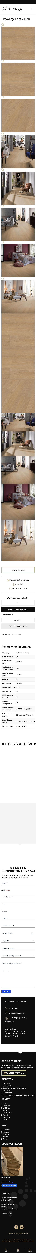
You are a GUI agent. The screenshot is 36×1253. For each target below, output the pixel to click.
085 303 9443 (13, 1008)
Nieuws (5, 1137)
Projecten (6, 1132)
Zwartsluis (6, 1117)
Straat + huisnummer (7, 897)
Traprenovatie (7, 1086)
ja (16, 679)
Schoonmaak (7, 1093)
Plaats (3, 904)
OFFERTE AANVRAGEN (18, 626)
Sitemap (6, 1239)
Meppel (5, 1115)
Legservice (6, 1083)
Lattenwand (7, 1090)
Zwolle (5, 1119)
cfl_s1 (18, 687)
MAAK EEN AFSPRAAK (15, 1073)
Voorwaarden (27, 1239)
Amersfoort (6, 1106)
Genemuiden (7, 1113)
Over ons (6, 1134)
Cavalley (19, 683)
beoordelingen (28, 1241)
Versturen (6, 991)
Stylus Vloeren (6, 1177)
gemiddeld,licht (21, 726)
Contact (5, 1139)
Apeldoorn (6, 1108)
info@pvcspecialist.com (17, 1013)
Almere (5, 1103)
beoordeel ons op (8, 1185)
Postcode (4, 911)
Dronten (5, 1110)
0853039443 (5, 1206)
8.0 (17, 691)
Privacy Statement (16, 1239)
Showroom (6, 1130)
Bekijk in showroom (18, 570)
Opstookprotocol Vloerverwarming (14, 1088)
